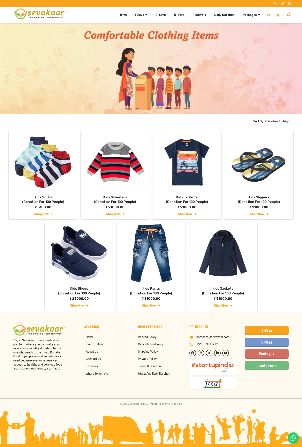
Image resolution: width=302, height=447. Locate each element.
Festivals (92, 366)
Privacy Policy (147, 359)
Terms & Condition (150, 366)
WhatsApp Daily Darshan (154, 373)
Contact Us (93, 359)
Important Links (149, 327)
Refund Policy (147, 337)
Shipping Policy (148, 351)
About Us (92, 351)
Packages (266, 353)
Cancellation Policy (150, 344)
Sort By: (271, 121)
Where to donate (97, 373)
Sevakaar (91, 327)
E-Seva (267, 330)
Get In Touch (198, 327)
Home (90, 337)
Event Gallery (95, 344)
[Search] (268, 15)
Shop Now (42, 214)
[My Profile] (278, 15)
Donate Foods (266, 365)
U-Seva (266, 342)
